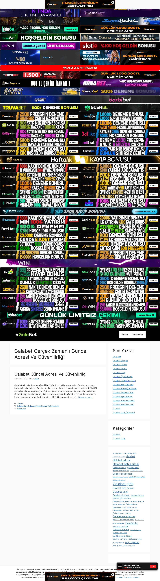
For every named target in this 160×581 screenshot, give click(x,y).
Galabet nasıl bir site (131, 510)
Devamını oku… (85, 397)
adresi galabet (117, 453)
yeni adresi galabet (129, 545)
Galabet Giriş (137, 334)
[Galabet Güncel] (26, 334)
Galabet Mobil (117, 510)
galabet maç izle (132, 507)
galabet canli (133, 467)
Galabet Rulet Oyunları (123, 404)
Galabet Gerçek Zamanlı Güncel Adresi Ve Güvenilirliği (38, 406)
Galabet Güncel (120, 365)
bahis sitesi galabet (130, 453)
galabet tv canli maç (120, 526)
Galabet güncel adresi (121, 501)
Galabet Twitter (121, 529)
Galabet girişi (120, 491)
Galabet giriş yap (121, 495)
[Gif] (80, 159)
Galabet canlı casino (136, 471)
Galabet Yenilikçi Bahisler (124, 388)
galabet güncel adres (122, 498)
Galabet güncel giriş (137, 501)
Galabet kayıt (132, 504)
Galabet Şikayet (120, 361)
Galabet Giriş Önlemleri (124, 412)
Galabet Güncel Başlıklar (124, 380)
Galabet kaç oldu (119, 507)
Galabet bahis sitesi (126, 464)
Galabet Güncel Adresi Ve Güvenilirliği (50, 374)
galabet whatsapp (135, 530)
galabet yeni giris (120, 539)
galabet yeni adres (120, 533)
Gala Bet (117, 357)
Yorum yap (21, 408)
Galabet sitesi (139, 520)
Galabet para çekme (124, 516)
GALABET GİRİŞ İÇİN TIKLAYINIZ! (80, 68)
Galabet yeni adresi (122, 536)
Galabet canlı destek (123, 474)
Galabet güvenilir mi (119, 504)
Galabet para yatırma (122, 513)
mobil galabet (117, 545)
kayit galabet (132, 542)
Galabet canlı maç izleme (120, 477)
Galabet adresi (121, 460)
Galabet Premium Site (123, 392)
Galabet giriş (123, 484)
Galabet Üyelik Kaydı (122, 376)
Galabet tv (131, 522)
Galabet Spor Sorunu (122, 396)
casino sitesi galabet (119, 457)
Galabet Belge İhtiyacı (123, 384)
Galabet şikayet (135, 539)
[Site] (40, 116)
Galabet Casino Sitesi (137, 477)
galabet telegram (118, 523)
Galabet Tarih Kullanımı (123, 400)
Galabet (124, 334)
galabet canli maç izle (121, 471)
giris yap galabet (118, 542)
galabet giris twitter (119, 480)
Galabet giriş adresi (123, 488)
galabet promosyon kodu (123, 520)
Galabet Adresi (120, 368)
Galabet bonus (119, 467)
